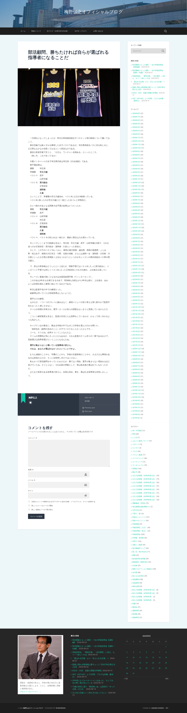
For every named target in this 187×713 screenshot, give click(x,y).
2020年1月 (136, 387)
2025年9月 (136, 151)
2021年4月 (136, 335)
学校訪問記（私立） (139, 531)
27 (153, 668)
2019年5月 (136, 414)
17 (133, 663)
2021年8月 (136, 321)
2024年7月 (136, 200)
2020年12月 (136, 349)
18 (140, 663)
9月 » (167, 679)
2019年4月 (136, 418)
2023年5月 (136, 248)
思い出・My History (139, 552)
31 (133, 673)
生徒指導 (135, 583)
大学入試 (135, 510)
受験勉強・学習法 (138, 503)
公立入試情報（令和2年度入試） (144, 476)
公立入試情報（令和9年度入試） (144, 500)
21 (159, 663)
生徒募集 (135, 579)
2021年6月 (136, 328)
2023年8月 (136, 238)
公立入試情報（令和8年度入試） (144, 496)
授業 (134, 555)
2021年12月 (136, 307)
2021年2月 (136, 342)
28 (159, 668)
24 (133, 668)
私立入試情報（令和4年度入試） (144, 593)
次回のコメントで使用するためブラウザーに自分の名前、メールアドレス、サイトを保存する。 (64, 501)
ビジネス (135, 448)
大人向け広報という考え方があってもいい (89, 693)
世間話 (134, 469)
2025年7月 (136, 158)
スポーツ (135, 444)
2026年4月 (136, 127)
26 (146, 668)
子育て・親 (136, 514)
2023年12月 (136, 224)
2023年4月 (136, 252)
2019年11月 (136, 394)
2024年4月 (136, 210)
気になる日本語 (138, 576)
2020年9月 (136, 359)
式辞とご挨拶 (137, 545)
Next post (88, 411)
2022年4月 (136, 293)
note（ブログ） (81, 31)
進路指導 (135, 611)
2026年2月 (136, 134)
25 (140, 668)
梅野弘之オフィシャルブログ (93, 11)
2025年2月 (136, 176)
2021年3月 (136, 338)
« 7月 (126, 679)
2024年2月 (136, 217)
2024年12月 (136, 183)
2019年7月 (136, 407)
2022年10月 (136, 273)
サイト (30, 491)
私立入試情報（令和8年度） (142, 600)
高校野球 (135, 617)
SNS (133, 434)
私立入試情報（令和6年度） (142, 597)
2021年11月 (136, 311)
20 (153, 663)
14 (159, 658)
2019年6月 (136, 411)
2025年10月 (136, 148)
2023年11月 (136, 228)
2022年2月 (136, 300)
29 (166, 668)
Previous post (90, 408)
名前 (31, 470)
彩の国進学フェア (138, 548)
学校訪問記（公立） (139, 528)
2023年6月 (136, 245)
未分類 (134, 572)
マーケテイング (138, 458)
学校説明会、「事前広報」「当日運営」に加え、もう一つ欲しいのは (148, 77)
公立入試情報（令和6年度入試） (144, 489)
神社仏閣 (135, 586)
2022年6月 (136, 286)
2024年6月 (136, 203)
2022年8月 (136, 279)
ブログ (134, 451)
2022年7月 (136, 283)
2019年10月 (136, 397)
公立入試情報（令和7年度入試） (144, 493)
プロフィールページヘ (30, 692)
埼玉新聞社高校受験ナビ (141, 507)
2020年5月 (136, 373)
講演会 (134, 607)
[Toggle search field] (165, 31)
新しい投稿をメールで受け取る (42, 509)
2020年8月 (136, 363)
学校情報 (135, 524)
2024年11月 (136, 186)
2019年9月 (136, 401)
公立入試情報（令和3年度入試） (144, 479)
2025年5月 (136, 165)
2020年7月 (136, 366)
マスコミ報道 (137, 455)
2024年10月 (136, 189)
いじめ (134, 437)
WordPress (61, 708)
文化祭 (134, 565)
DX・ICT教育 (137, 431)
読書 (134, 604)
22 (166, 663)
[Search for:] (148, 51)
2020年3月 (136, 380)
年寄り (134, 541)
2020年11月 (136, 352)
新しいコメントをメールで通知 (42, 505)
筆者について (36, 31)
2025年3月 (136, 172)
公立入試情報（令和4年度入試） (144, 482)
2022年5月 (136, 290)
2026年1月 (136, 138)
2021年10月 (136, 314)
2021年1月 (136, 345)
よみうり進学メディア (140, 441)
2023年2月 (136, 259)
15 (166, 658)
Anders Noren (157, 708)
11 (140, 658)
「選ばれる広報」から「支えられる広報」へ (148, 82)
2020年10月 (136, 356)
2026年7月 (136, 117)
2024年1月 (136, 221)
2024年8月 (136, 196)
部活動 (87, 401)
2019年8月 (136, 404)
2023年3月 (136, 255)
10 (133, 658)
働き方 (134, 472)
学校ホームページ (138, 517)
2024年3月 (136, 214)
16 (127, 663)
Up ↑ (167, 708)
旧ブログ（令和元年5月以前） (58, 31)
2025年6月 (136, 162)
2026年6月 (136, 120)
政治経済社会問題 (138, 559)
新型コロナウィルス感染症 (142, 569)
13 (153, 658)
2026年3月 (136, 131)
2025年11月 (136, 145)
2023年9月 (136, 234)
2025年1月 (136, 179)
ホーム (23, 31)
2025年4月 (136, 169)
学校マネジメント (138, 521)
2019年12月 (136, 390)
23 (127, 668)
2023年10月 (136, 231)
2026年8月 (136, 113)
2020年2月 (136, 383)
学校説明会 (136, 534)
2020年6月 (136, 369)
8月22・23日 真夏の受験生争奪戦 (145, 93)
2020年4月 (136, 376)
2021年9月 (136, 318)
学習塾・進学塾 (138, 538)
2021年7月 (136, 324)
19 (146, 663)
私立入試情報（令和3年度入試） (144, 590)
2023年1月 (136, 262)
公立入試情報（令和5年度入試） (144, 486)
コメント (32, 438)
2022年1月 (136, 304)
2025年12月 (136, 141)
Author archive (30, 402)
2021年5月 (136, 331)
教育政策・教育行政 (139, 562)
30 (127, 673)
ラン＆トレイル (138, 465)
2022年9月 (136, 276)
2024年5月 (136, 207)
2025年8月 (136, 155)
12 (146, 658)
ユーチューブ (137, 462)
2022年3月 (136, 297)
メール (31, 480)
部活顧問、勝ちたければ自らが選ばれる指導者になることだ (68, 54)
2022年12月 (136, 266)
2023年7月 (136, 241)
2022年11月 (136, 269)
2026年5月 (136, 124)
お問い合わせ (98, 31)
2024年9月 (136, 193)
